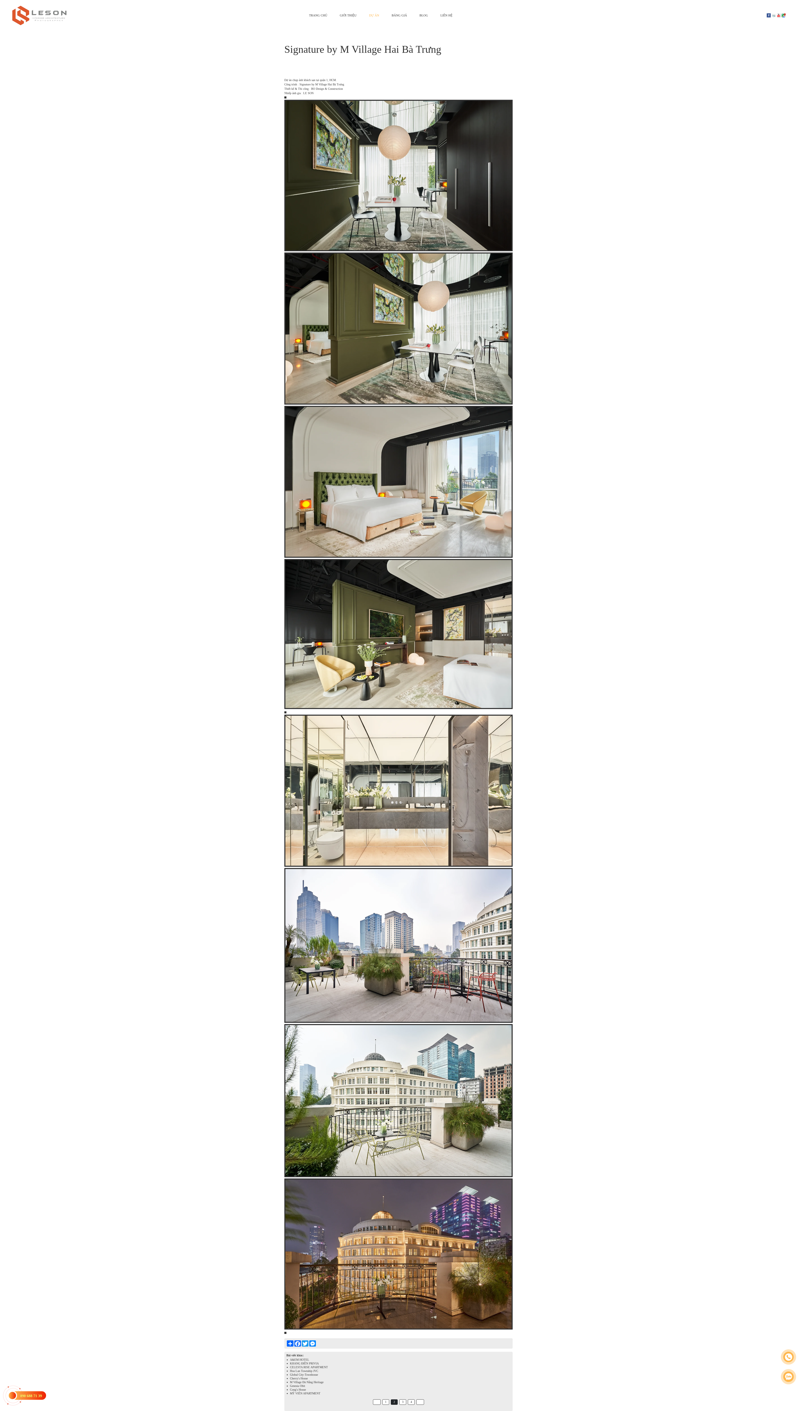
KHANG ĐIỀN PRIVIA (304, 1363)
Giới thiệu (348, 15)
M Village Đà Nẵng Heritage (307, 1382)
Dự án (374, 15)
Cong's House (298, 1389)
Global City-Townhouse (304, 1374)
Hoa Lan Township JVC (304, 1371)
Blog (423, 15)
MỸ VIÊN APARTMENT (305, 1393)
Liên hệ (446, 15)
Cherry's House (299, 1378)
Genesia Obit (297, 1386)
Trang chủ (318, 15)
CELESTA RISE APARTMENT (309, 1367)
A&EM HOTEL (299, 1359)
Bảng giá (399, 15)
